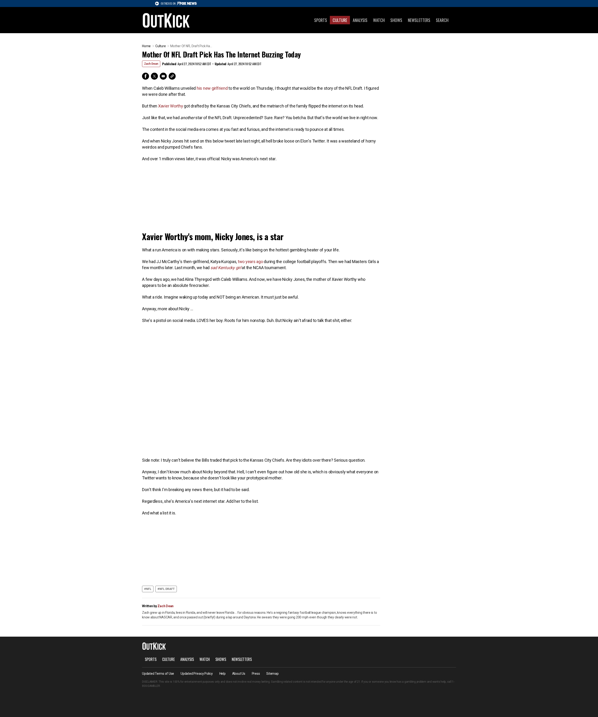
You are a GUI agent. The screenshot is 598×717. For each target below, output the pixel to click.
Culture (340, 20)
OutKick (166, 20)
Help (222, 673)
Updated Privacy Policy (197, 673)
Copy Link (172, 76)
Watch (379, 20)
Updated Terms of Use (158, 673)
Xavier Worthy (170, 105)
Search (442, 20)
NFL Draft (167, 589)
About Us (238, 673)
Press (256, 673)
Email (163, 76)
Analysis (360, 20)
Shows (396, 20)
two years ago (250, 261)
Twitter (154, 76)
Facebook (145, 76)
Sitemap (272, 673)
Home (146, 46)
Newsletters (419, 20)
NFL (148, 589)
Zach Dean (151, 63)
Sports (320, 20)
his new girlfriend (212, 88)
